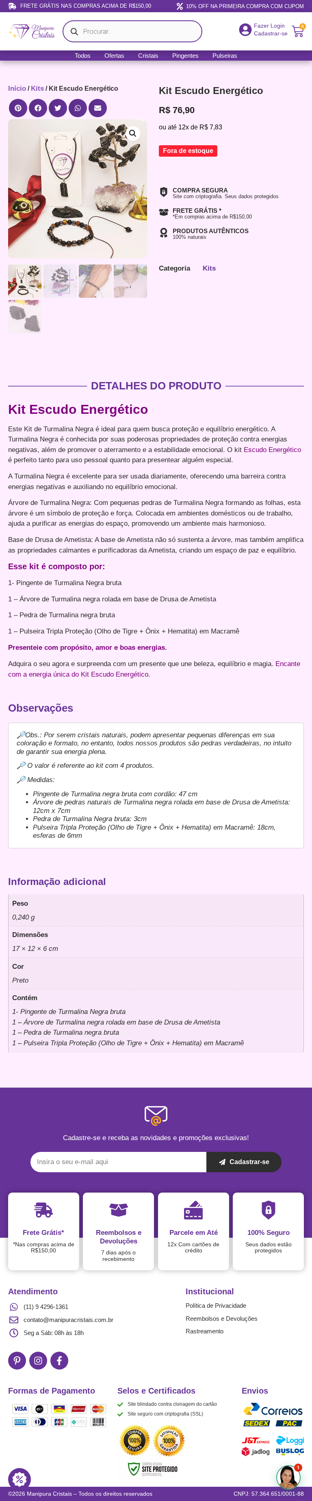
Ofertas (114, 55)
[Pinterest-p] (17, 1361)
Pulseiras (224, 55)
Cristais (148, 55)
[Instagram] (38, 1361)
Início (17, 88)
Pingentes (185, 55)
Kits (37, 88)
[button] (18, 108)
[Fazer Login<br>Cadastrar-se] (245, 29)
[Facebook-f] (59, 1361)
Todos (83, 55)
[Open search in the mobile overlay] (132, 31)
